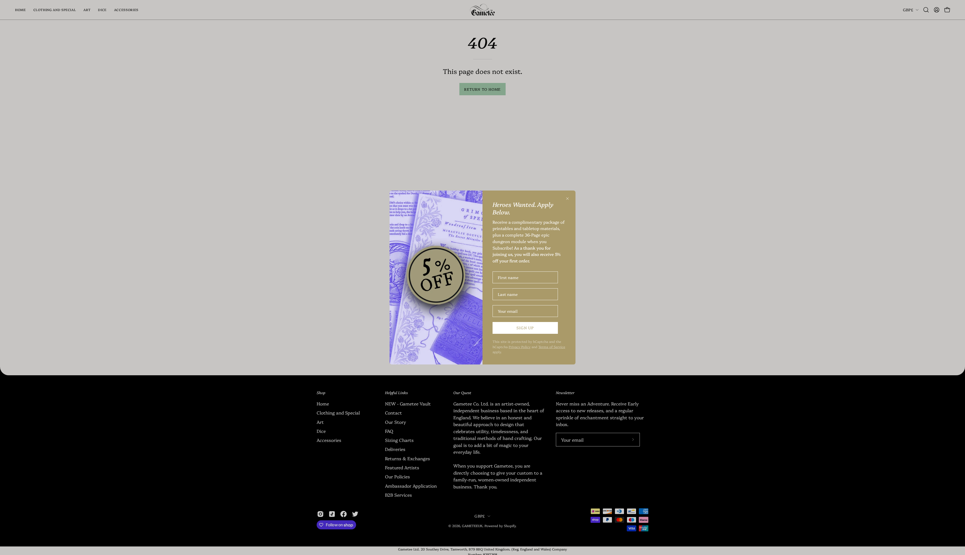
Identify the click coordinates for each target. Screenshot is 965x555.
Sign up (525, 327)
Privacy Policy (519, 346)
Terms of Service (551, 346)
